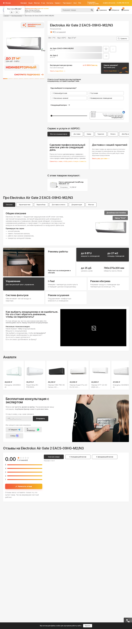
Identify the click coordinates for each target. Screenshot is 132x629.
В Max (13, 436)
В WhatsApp (31, 429)
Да (11, 12)
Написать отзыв (25, 486)
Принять (87, 626)
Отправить (40, 418)
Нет (17, 12)
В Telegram (13, 430)
